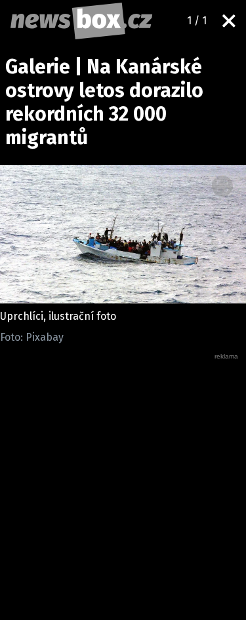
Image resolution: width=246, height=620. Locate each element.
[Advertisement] (123, 484)
